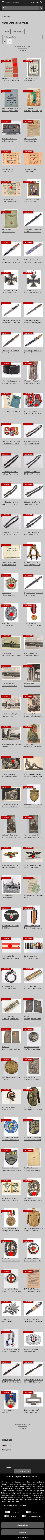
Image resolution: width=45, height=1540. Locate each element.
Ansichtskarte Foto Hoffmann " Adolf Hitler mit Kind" (11, 775)
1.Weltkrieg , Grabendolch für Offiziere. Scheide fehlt (11, 321)
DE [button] (31, 2)
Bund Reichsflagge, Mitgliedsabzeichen (8, 1108)
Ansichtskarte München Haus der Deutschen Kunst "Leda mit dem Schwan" (11, 806)
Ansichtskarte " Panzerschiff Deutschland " (11, 654)
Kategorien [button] (6, 1450)
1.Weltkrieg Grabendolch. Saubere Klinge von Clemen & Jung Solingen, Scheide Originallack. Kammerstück (33, 352)
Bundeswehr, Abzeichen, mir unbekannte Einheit (32, 1139)
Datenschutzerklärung (9, 1505)
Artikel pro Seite (10, 37)
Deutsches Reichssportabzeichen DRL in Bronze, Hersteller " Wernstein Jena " (11, 1260)
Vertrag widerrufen (22, 1471)
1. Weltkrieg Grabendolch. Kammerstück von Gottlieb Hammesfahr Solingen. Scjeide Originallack (11, 261)
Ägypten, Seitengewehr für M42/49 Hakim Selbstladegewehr (33, 594)
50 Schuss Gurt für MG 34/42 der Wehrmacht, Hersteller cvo (32, 473)
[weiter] (41, 50)
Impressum (22, 1505)
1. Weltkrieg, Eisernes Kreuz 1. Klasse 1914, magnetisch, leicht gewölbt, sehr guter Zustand (11, 291)
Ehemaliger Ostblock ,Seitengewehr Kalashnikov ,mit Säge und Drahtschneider (33, 1320)
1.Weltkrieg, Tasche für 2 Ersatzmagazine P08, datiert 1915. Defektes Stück (32, 382)
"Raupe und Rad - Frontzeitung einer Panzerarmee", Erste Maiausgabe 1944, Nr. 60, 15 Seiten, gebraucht (33, 140)
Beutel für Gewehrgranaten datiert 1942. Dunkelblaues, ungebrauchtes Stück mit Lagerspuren (33, 1018)
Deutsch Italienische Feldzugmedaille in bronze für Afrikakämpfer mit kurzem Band (11, 1229)
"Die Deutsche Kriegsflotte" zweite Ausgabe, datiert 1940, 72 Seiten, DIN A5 (11, 110)
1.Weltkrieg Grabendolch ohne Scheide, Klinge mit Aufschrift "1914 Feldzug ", (33, 321)
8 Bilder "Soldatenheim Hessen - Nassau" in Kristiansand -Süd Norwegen (10, 564)
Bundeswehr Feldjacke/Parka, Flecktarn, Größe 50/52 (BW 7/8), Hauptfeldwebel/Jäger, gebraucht (33, 1108)
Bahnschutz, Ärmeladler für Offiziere (10, 927)
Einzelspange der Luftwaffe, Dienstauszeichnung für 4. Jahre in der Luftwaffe (11, 1411)
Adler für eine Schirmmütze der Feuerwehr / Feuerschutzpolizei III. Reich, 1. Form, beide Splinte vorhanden (9, 594)
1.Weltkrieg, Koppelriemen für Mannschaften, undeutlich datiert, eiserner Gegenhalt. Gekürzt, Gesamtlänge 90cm (11, 382)
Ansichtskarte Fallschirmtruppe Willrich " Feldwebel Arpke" (33, 745)
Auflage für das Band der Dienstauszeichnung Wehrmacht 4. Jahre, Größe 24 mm (33, 866)
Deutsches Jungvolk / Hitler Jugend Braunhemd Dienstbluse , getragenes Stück (33, 1229)
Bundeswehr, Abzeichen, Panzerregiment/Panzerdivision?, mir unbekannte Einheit (11, 1169)
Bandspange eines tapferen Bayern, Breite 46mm (32, 957)
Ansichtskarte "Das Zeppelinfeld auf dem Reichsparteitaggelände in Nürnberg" (33, 654)
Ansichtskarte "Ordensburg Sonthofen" (11, 745)
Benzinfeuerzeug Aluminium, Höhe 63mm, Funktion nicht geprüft (32, 987)
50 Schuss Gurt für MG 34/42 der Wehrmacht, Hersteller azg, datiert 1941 (11, 473)
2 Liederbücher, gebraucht (11, 411)
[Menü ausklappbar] (3, 1)
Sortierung (17, 32)
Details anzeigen (22, 1538)
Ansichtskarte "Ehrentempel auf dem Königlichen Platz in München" (32, 685)
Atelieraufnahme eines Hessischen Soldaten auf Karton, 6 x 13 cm (10, 836)
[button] (37, 2)
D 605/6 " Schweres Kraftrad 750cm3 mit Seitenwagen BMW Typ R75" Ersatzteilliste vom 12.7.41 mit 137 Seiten (32, 1169)
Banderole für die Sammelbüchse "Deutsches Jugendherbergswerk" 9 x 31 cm (11, 957)
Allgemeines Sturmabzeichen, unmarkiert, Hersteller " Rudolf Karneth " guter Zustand (10, 624)
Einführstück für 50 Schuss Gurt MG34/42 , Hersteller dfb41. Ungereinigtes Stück (11, 1381)
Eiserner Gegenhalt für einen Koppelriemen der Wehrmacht (32, 1411)
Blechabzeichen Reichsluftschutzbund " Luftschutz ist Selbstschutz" (32, 1078)
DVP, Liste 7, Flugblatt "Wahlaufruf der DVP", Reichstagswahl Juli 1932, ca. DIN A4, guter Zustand (33, 1290)
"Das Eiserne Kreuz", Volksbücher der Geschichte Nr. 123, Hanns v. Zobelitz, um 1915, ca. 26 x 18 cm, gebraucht (33, 79)
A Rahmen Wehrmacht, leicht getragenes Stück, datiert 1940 (32, 564)
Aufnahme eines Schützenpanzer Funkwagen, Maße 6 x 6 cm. (10, 896)
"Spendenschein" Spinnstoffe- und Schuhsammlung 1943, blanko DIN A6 (10, 170)
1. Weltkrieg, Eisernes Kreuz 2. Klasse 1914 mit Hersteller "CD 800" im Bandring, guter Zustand (32, 291)
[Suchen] (41, 8)
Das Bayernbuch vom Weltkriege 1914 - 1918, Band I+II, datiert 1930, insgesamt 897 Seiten (10, 1199)
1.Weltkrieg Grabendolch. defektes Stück (10, 352)
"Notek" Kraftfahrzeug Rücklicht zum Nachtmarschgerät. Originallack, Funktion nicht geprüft (11, 140)
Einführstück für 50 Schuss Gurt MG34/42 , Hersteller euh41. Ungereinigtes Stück (33, 1381)
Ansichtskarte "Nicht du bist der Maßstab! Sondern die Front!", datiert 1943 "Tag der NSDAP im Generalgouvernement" (33, 715)
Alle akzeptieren (22, 1525)
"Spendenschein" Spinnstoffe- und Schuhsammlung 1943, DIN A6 (33, 170)
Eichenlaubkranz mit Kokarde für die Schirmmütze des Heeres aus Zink (33, 1350)
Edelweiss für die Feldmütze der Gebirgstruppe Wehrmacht (11, 1320)
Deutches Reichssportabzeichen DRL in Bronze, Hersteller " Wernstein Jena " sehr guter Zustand (33, 1199)
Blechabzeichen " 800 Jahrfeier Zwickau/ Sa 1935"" (31, 1048)
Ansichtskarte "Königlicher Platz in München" (11, 715)
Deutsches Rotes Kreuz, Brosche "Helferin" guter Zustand (32, 1260)
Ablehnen (22, 1532)
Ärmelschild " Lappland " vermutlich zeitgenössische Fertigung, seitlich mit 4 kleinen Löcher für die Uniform (33, 806)
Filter (7, 32)
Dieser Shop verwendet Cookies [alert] (22, 1476)
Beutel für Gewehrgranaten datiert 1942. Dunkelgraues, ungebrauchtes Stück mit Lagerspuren (10, 1048)
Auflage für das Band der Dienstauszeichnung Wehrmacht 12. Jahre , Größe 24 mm (10, 866)
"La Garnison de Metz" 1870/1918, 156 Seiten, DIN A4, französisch (33, 110)
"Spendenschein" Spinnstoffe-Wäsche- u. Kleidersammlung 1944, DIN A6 (10, 200)
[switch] (7, 1512)
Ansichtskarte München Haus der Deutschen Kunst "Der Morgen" (33, 775)
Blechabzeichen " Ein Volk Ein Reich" (11, 1078)
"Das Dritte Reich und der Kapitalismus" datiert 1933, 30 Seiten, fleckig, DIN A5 (11, 79)
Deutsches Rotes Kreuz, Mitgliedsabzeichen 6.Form (11, 1290)
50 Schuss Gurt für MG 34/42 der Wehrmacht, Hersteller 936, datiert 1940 (33, 442)
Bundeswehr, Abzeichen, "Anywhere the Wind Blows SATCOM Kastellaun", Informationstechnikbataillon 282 (11, 1139)
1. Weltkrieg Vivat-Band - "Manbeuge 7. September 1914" (33, 261)
